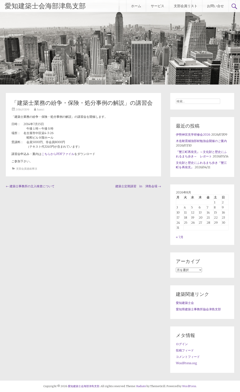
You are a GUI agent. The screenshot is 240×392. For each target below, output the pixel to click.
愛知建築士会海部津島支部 (45, 6)
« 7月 (179, 237)
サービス (157, 6)
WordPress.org (186, 363)
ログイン (182, 344)
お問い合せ (215, 6)
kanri (40, 109)
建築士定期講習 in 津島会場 (138, 186)
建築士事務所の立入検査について (30, 186)
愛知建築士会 (185, 303)
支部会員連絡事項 (26, 168)
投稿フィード (185, 350)
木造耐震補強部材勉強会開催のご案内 (201, 141)
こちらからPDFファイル (57, 154)
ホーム (136, 6)
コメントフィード (188, 357)
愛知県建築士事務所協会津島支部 (198, 309)
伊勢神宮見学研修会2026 (193, 134)
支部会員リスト (185, 6)
